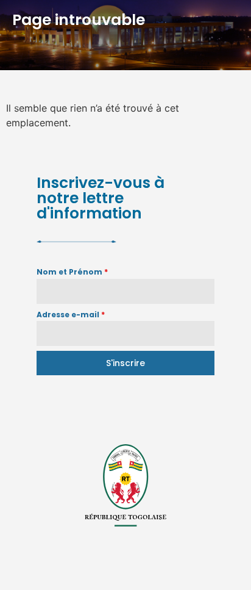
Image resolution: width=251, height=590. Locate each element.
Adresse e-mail (71, 314)
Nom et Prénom (72, 272)
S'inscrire (125, 363)
